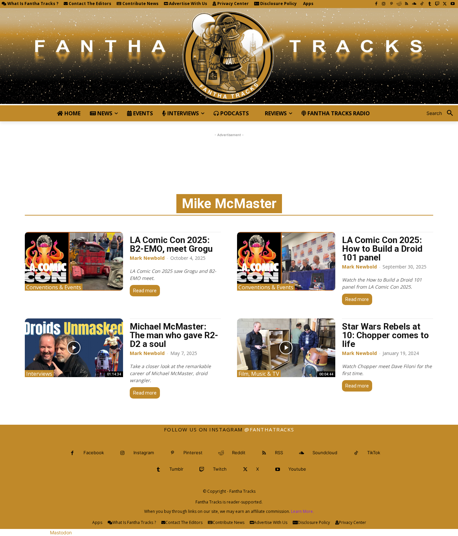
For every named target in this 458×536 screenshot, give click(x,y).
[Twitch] (437, 4)
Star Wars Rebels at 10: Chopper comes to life (385, 335)
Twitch (220, 469)
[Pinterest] (391, 4)
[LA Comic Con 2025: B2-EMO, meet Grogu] (74, 261)
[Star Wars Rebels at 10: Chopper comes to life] (286, 347)
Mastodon (61, 532)
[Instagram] (384, 4)
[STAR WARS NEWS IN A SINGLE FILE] (229, 56)
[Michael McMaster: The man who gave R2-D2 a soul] (74, 347)
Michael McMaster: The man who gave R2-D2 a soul (174, 335)
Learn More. (302, 511)
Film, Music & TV (258, 373)
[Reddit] (399, 4)
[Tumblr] (430, 4)
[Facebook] (376, 4)
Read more (145, 290)
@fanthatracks (269, 429)
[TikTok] (422, 4)
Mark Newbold (147, 258)
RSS (279, 452)
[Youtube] (452, 4)
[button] (442, 113)
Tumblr (176, 469)
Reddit (238, 452)
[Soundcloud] (414, 4)
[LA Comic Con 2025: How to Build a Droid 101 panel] (286, 261)
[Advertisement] (229, 153)
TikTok (373, 452)
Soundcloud (324, 452)
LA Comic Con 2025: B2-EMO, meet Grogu (171, 244)
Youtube (297, 469)
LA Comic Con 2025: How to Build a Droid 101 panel (382, 248)
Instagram (143, 452)
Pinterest (193, 452)
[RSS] (406, 4)
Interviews (39, 373)
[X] (445, 4)
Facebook (93, 452)
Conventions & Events (53, 287)
